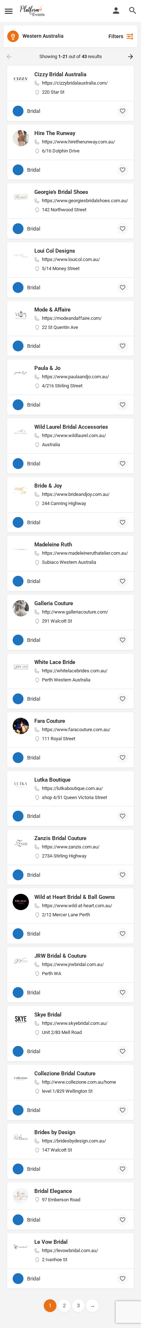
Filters (115, 36)
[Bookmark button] (122, 111)
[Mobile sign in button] (116, 10)
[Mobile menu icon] (9, 11)
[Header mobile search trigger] (132, 10)
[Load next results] (131, 56)
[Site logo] (33, 11)
